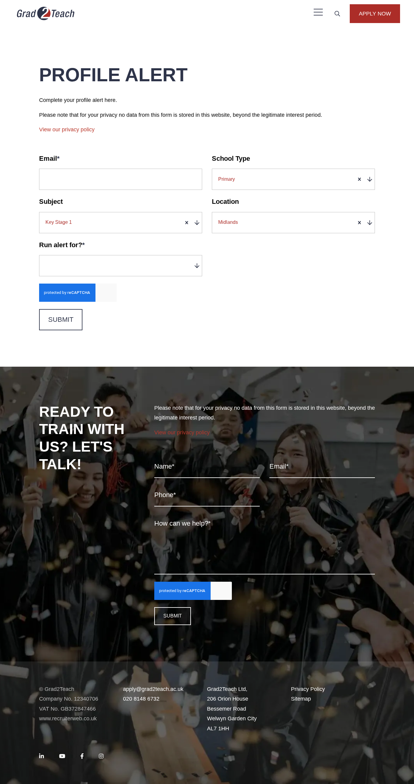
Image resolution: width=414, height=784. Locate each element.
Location (225, 201)
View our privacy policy (67, 129)
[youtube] (62, 756)
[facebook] (82, 756)
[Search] (337, 13)
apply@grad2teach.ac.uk (153, 689)
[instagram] (101, 756)
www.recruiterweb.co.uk (68, 718)
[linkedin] (41, 756)
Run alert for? (62, 245)
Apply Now (375, 14)
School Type (231, 158)
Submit (60, 319)
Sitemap (301, 699)
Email (49, 158)
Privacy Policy (308, 689)
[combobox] (294, 179)
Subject (51, 201)
